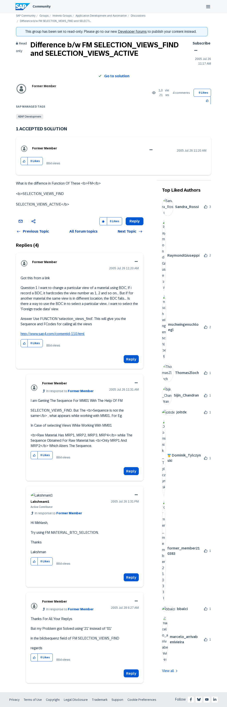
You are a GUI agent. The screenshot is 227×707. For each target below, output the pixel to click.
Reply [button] (134, 221)
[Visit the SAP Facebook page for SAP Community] (191, 699)
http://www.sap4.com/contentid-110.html (52, 334)
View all (168, 671)
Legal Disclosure (76, 699)
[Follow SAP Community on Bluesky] (199, 699)
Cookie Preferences (141, 699)
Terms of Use (32, 699)
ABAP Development (29, 116)
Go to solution (116, 76)
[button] (207, 100)
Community (42, 6)
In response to (70, 391)
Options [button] (195, 50)
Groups (44, 15)
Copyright (53, 699)
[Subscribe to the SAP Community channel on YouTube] (207, 699)
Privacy (14, 699)
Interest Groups (62, 15)
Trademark (100, 699)
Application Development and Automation (101, 15)
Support (117, 699)
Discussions (138, 15)
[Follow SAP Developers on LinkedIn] (215, 699)
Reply (131, 359)
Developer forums (132, 31)
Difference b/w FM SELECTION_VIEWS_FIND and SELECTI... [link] (55, 21)
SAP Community (25, 15)
